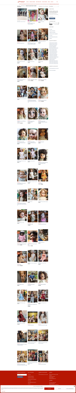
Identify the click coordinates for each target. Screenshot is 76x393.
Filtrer (51, 24)
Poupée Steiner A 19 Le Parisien (21, 323)
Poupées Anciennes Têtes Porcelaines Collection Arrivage (22, 364)
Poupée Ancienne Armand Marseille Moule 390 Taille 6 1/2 (32, 101)
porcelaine (53, 59)
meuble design (55, 55)
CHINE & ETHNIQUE (52, 30)
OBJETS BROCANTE (38, 1)
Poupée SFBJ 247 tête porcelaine (31, 285)
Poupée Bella (40, 183)
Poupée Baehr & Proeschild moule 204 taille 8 (21, 184)
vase (50, 63)
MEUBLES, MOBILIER (32, 1)
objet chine (55, 58)
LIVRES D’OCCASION (52, 32)
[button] (74, 386)
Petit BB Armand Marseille (31, 61)
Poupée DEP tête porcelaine (20, 222)
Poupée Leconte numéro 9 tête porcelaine (42, 263)
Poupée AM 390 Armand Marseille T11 (22, 98)
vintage (55, 63)
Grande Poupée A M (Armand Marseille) (42, 42)
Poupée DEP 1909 (30, 201)
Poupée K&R (19, 264)
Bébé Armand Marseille (41, 21)
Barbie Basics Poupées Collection (21, 21)
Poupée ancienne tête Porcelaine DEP (31, 121)
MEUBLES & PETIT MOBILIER (32, 379)
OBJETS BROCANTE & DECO (32, 382)
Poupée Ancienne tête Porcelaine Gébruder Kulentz (42, 121)
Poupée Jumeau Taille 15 (41, 242)
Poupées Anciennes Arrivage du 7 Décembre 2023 (22, 344)
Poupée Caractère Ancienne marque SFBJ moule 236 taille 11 (21, 204)
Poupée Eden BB (30, 224)
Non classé (50, 35)
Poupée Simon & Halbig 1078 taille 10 (32, 305)
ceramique (53, 49)
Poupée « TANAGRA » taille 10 (32, 79)
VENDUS (50, 38)
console (55, 50)
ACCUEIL (27, 1)
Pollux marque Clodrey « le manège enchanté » (21, 80)
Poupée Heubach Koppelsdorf (21, 243)
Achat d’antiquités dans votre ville (53, 68)
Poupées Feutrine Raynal (42, 364)
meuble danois (51, 55)
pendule (50, 59)
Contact (52, 1)
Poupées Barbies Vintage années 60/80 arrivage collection (32, 363)
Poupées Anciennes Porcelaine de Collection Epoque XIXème (32, 343)
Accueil (18, 5)
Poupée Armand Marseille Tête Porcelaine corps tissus (43, 163)
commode (53, 50)
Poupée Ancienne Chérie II (42, 100)
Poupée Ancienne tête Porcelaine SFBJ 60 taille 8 (32, 142)
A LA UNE (50, 29)
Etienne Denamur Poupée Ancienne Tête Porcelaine (32, 43)
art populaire (54, 45)
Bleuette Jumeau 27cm (20, 43)
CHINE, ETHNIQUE (44, 1)
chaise (55, 49)
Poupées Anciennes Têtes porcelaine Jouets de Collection (42, 343)
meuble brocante (51, 54)
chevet (50, 50)
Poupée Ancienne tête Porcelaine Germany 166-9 (21, 142)
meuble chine (55, 54)
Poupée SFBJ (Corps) (20, 284)
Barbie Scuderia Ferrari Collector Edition (31, 23)
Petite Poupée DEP (40, 61)
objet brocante (51, 58)
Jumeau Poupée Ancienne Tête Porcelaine (21, 62)
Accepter (49, 388)
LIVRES (49, 1)
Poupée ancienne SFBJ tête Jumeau (21, 121)
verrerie (52, 63)
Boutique (23, 5)
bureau (50, 49)
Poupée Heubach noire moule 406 (32, 244)
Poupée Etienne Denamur (42, 224)
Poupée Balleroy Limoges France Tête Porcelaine (32, 182)
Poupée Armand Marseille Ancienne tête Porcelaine (21, 161)
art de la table (51, 45)
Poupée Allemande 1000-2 (42, 79)
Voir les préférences (69, 388)
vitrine (57, 63)
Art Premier (51, 46)
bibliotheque (54, 46)
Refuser (59, 388)
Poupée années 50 (41, 141)
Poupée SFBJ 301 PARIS (42, 284)
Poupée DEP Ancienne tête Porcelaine (43, 201)
